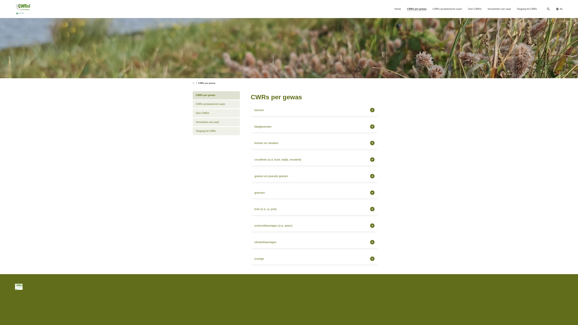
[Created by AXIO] (560, 286)
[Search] (548, 9)
